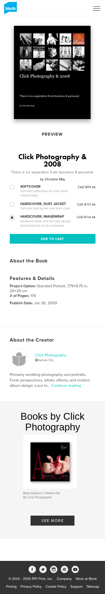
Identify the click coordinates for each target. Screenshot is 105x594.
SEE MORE (52, 521)
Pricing (11, 586)
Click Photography (50, 355)
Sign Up (77, 8)
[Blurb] (10, 10)
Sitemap (92, 586)
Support (76, 586)
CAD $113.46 (86, 204)
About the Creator (32, 340)
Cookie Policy (56, 586)
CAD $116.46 (86, 217)
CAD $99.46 (86, 187)
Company (64, 579)
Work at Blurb (86, 579)
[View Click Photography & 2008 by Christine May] (52, 72)
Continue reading (66, 385)
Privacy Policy (31, 586)
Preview (52, 134)
